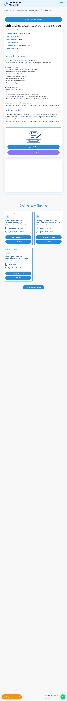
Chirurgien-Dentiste (21, 10)
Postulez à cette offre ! (34, 19)
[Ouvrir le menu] (61, 3)
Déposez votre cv (18, 237)
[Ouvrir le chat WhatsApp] (62, 696)
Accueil (6, 10)
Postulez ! (35, 147)
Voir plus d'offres (33, 287)
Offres (12, 10)
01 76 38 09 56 (34, 152)
